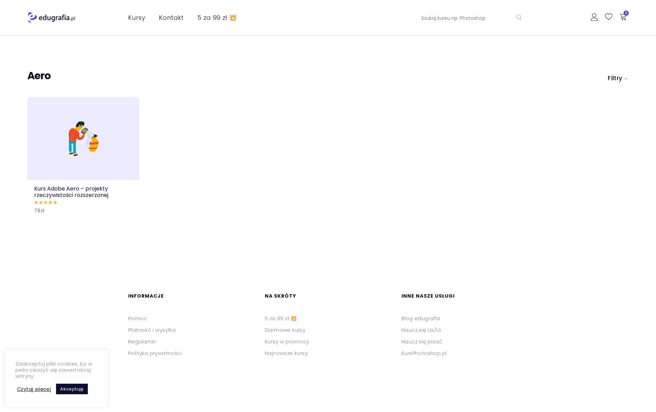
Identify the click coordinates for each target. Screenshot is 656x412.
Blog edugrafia (420, 318)
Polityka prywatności (155, 353)
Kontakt (171, 17)
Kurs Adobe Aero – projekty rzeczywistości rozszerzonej (71, 191)
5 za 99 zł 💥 (217, 17)
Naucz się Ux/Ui (421, 329)
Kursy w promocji (287, 341)
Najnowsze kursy (286, 353)
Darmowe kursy (285, 329)
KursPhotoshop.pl (424, 353)
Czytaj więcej (34, 389)
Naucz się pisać (421, 341)
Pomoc (137, 318)
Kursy (136, 17)
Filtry (615, 78)
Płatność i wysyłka (152, 329)
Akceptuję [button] (72, 389)
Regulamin (142, 341)
